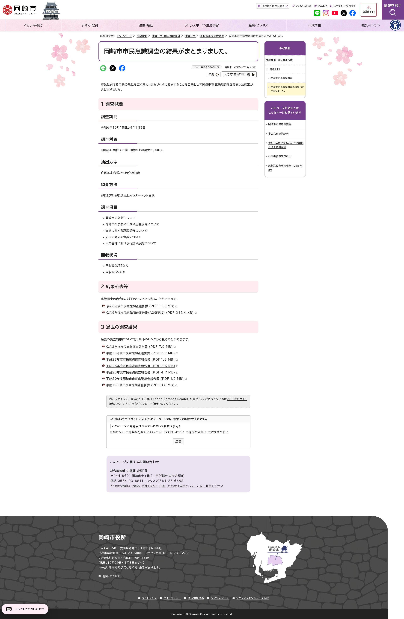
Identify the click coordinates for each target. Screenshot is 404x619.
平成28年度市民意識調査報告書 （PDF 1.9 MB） (140, 359)
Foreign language (272, 6)
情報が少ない (197, 432)
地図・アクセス (111, 576)
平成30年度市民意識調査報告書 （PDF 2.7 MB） (140, 353)
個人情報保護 (196, 598)
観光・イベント (371, 25)
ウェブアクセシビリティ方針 (252, 598)
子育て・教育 (89, 25)
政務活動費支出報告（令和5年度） (285, 167)
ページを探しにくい (172, 432)
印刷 (211, 74)
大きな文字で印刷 (236, 74)
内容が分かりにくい (142, 432)
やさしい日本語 (303, 6)
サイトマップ (149, 598)
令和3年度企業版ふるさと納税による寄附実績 (285, 145)
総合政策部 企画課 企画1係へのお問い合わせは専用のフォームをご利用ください (169, 486)
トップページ (124, 36)
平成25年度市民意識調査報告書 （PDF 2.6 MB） (140, 365)
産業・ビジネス (258, 25)
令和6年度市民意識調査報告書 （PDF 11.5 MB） (140, 306)
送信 (178, 441)
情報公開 (190, 36)
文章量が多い (219, 432)
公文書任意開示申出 (279, 156)
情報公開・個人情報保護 (166, 36)
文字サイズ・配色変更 (344, 6)
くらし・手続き (33, 25)
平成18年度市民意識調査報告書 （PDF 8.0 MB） (140, 385)
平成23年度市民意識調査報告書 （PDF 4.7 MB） (140, 372)
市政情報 (314, 25)
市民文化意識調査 (278, 133)
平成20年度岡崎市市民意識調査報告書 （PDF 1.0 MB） (145, 378)
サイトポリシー (172, 598)
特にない (119, 432)
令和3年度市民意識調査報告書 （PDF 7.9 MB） (139, 346)
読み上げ (322, 6)
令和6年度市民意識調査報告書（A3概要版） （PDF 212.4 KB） (150, 312)
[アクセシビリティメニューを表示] (395, 25)
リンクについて (220, 598)
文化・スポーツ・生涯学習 (202, 25)
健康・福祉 (146, 25)
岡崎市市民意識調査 (212, 36)
